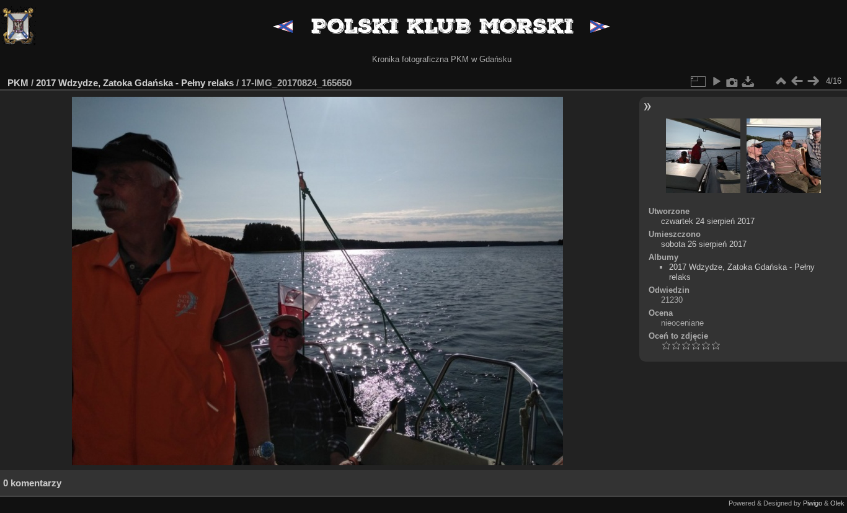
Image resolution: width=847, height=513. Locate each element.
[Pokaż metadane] (732, 81)
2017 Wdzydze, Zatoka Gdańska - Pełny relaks (135, 83)
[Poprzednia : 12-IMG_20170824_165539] (797, 81)
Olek (837, 503)
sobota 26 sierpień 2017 (704, 244)
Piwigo (812, 503)
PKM (18, 83)
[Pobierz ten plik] (748, 81)
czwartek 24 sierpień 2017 (708, 221)
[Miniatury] (781, 81)
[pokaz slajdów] (716, 81)
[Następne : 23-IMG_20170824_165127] (813, 81)
